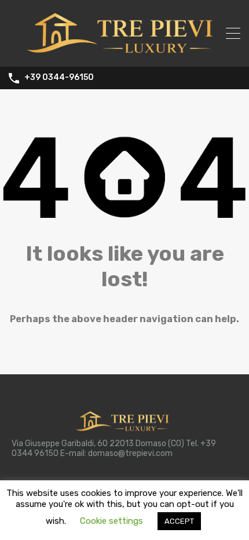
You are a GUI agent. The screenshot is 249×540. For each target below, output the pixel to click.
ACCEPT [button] (179, 521)
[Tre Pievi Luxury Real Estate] (124, 53)
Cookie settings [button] (111, 521)
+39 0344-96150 (59, 77)
